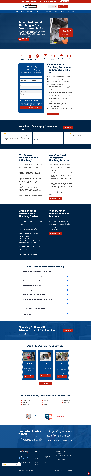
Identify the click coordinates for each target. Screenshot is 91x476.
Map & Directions (61, 459)
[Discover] (19, 462)
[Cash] (27, 462)
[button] (22, 11)
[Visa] (25, 462)
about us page (24, 196)
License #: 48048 (69, 470)
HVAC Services (30, 11)
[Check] (30, 462)
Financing (56, 11)
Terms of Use (56, 470)
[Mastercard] (23, 462)
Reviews (68, 11)
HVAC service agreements (67, 432)
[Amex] (21, 462)
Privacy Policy (62, 470)
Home (17, 11)
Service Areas (48, 11)
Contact (73, 11)
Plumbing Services (39, 11)
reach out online (59, 440)
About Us (22, 11)
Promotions (62, 11)
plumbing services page (58, 109)
